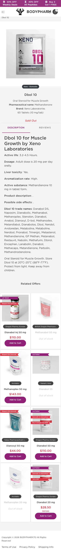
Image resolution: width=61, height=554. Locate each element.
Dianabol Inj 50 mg (15, 332)
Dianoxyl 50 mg (15, 445)
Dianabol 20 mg (46, 502)
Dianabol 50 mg (46, 445)
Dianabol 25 (46, 389)
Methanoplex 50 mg (15, 389)
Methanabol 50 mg (45, 332)
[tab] (16, 128)
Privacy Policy (27, 547)
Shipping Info (46, 547)
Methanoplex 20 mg (15, 502)
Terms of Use (9, 547)
